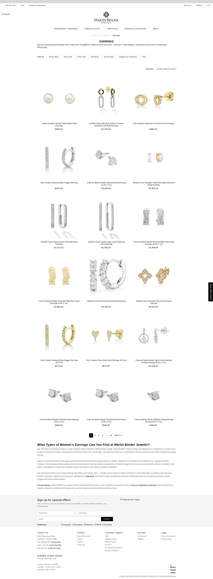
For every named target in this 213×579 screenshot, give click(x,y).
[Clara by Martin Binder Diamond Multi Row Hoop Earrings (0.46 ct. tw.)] (154, 217)
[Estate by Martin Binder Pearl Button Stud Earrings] (59, 98)
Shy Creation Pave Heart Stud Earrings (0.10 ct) (106, 360)
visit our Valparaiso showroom (144, 485)
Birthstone (95, 57)
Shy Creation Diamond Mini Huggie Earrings (59, 183)
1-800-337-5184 (54, 548)
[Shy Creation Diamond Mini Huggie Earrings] (59, 158)
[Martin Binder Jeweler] (106, 17)
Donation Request (112, 550)
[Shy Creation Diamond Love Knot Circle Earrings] (154, 98)
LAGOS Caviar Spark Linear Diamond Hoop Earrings (59, 243)
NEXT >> (118, 435)
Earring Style (109, 57)
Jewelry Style (54, 57)
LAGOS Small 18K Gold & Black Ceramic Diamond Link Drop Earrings (106, 125)
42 (111, 435)
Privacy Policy (166, 539)
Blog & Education (83, 536)
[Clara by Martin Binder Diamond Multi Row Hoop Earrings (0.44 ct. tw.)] (59, 276)
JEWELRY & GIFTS (92, 29)
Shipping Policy (111, 539)
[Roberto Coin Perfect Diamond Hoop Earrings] (107, 276)
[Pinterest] (88, 525)
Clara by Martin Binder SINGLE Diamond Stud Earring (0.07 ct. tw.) (153, 421)
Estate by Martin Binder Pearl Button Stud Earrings (59, 125)
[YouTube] (107, 525)
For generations (43, 485)
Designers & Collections (128, 57)
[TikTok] (97, 525)
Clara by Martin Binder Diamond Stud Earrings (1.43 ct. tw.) (106, 184)
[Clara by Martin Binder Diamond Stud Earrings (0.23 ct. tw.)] (107, 394)
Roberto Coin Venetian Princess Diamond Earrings (153, 302)
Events (79, 539)
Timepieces (112, 29)
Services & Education (135, 29)
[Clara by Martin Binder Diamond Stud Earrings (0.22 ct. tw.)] (59, 394)
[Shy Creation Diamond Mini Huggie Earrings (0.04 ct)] (59, 335)
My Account (142, 536)
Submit (107, 519)
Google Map (56, 542)
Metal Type (82, 57)
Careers (80, 542)
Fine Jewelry (105, 35)
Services (108, 545)
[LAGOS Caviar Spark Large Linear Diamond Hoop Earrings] (107, 217)
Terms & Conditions (168, 536)
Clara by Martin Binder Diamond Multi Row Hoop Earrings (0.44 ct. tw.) (59, 302)
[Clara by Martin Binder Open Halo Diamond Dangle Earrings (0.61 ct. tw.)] (154, 335)
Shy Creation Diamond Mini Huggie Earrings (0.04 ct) (59, 361)
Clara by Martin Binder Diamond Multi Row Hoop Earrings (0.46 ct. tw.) (153, 243)
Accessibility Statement (113, 548)
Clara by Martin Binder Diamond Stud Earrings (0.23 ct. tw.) (106, 421)
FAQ (106, 536)
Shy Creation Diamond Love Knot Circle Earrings (153, 123)
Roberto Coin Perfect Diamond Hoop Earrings (106, 301)
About (156, 29)
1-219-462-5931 (55, 545)
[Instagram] (66, 525)
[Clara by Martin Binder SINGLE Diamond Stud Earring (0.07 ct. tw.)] (154, 394)
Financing (81, 545)
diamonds (90, 476)
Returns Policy (110, 542)
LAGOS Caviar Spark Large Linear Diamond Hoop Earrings (106, 243)
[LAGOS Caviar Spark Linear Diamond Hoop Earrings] (59, 217)
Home (95, 35)
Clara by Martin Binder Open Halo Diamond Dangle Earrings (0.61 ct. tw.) (154, 361)
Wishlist (140, 539)
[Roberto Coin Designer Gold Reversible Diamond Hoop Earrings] (154, 158)
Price (144, 57)
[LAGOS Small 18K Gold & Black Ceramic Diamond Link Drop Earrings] (107, 98)
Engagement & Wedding (66, 29)
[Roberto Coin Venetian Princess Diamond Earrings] (154, 276)
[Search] (178, 5)
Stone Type (68, 57)
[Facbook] (77, 525)
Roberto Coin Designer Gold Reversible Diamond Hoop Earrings (154, 184)
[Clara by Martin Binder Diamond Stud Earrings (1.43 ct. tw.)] (107, 158)
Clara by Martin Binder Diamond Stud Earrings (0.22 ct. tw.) (59, 421)
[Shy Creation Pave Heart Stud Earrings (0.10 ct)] (107, 335)
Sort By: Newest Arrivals (166, 69)
